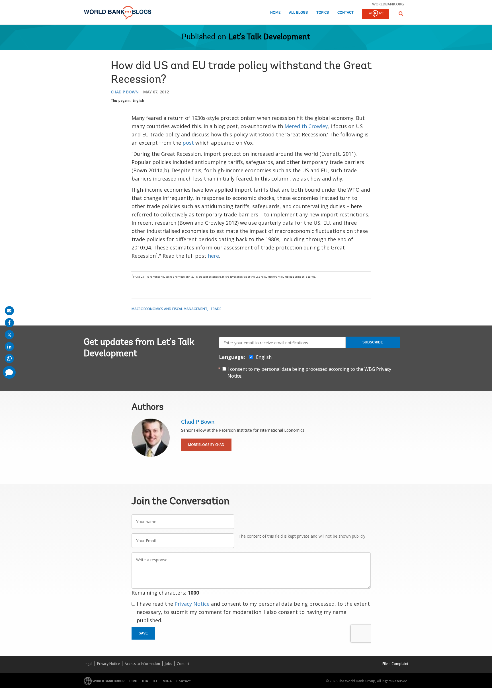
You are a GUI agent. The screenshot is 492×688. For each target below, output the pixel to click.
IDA (145, 681)
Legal (88, 663)
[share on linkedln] (9, 346)
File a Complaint (395, 663)
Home (275, 13)
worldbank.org (388, 4)
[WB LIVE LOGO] (375, 14)
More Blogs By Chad (206, 444)
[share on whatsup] (9, 358)
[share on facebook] (9, 322)
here (213, 255)
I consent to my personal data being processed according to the (309, 372)
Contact (345, 13)
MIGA (167, 681)
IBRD (133, 681)
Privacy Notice (192, 603)
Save (143, 633)
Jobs (168, 663)
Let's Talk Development (269, 37)
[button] (401, 13)
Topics (322, 13)
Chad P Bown (125, 92)
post (188, 142)
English (138, 100)
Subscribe (372, 342)
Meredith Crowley (306, 126)
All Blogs (298, 13)
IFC (155, 681)
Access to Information (142, 663)
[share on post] (9, 334)
